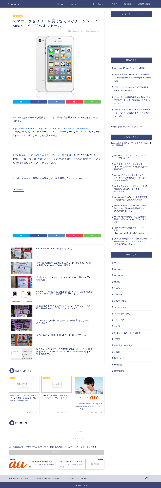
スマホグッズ (120, 307)
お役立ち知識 (144, 4)
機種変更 (128, 4)
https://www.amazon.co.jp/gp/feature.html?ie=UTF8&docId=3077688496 (50, 128)
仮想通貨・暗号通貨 (123, 345)
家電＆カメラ (41, 155)
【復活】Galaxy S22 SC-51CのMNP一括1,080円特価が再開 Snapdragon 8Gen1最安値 (132, 78)
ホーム (60, 4)
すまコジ (14, 3)
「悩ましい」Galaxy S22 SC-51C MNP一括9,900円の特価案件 (132, 88)
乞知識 (117, 339)
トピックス (119, 320)
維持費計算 (119, 371)
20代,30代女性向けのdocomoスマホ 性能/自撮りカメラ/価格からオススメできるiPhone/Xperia (130, 241)
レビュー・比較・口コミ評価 (127, 333)
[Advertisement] (56, 211)
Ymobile (118, 294)
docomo (73, 4)
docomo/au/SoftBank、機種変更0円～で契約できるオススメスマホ (130, 198)
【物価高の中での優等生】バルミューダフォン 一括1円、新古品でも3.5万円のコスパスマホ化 (132, 113)
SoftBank (98, 4)
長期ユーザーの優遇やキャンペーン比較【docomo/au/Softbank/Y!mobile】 (130, 230)
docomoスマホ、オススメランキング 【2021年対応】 (130, 156)
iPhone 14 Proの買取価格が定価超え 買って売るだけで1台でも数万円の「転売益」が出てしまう (132, 100)
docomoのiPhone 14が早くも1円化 (129, 68)
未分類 (117, 352)
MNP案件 (113, 4)
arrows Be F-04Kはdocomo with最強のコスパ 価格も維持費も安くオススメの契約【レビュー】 (130, 208)
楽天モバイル (120, 358)
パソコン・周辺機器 (61, 155)
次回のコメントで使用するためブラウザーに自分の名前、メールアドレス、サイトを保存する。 (55, 447)
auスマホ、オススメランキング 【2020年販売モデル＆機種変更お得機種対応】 (130, 166)
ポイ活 (117, 326)
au (85, 4)
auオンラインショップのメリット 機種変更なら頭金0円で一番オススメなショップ (130, 188)
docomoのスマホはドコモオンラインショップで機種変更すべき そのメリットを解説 (130, 177)
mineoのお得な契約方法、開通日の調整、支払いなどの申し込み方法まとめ (130, 219)
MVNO (117, 282)
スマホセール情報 (122, 314)
